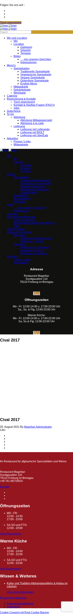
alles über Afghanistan (20, 592)
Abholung (19, 117)
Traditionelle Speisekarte (35, 180)
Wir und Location (17, 38)
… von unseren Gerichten (35, 59)
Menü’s (11, 65)
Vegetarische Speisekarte (35, 74)
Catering (12, 95)
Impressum (13, 606)
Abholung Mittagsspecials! (36, 120)
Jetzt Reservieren (10, 533)
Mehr (36, 293)
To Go (10, 114)
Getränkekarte (22, 89)
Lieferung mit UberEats (34, 135)
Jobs (16, 108)
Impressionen (28, 62)
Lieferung (19, 126)
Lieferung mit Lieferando (35, 129)
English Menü (28, 83)
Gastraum (26, 47)
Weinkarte (20, 92)
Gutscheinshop (16, 229)
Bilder (17, 56)
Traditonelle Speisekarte (35, 71)
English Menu (28, 192)
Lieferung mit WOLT (32, 132)
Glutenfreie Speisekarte (34, 80)
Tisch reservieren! (24, 101)
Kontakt (4, 486)
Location (19, 44)
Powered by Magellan (13, 597)
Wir (16, 41)
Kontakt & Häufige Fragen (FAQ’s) (34, 105)
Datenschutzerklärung (20, 603)
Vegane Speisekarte (32, 77)
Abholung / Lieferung (19, 232)
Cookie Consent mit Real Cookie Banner (24, 612)
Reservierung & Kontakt (21, 98)
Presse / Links (22, 141)
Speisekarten (22, 68)
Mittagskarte (21, 86)
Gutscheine (14, 111)
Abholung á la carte (32, 123)
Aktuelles (12, 138)
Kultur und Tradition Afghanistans (27, 583)
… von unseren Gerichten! (29, 207)
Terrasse (25, 53)
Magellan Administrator (38, 426)
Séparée (25, 50)
